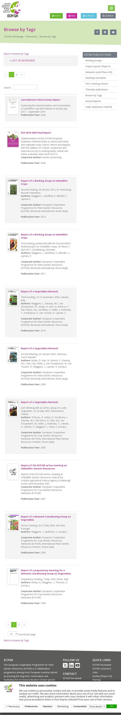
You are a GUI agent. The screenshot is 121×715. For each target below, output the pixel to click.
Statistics (47, 706)
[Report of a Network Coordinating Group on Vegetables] (13, 523)
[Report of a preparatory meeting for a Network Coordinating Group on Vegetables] (13, 577)
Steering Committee (95, 77)
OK (111, 706)
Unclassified (80, 706)
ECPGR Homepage (13, 36)
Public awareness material (98, 106)
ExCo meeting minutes (96, 83)
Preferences (31, 706)
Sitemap (96, 679)
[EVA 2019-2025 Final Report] (13, 139)
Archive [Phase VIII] (102, 676)
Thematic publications (96, 89)
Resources (31, 36)
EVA (72, 15)
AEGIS (57, 15)
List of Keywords (23, 60)
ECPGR (8, 660)
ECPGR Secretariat (72, 678)
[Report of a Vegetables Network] (13, 298)
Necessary (14, 706)
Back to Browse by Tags (16, 53)
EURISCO (90, 15)
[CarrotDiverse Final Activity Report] (13, 106)
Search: (7, 87)
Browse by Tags (48, 36)
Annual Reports (93, 101)
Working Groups (93, 60)
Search (109, 15)
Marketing (63, 706)
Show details (96, 706)
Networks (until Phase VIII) (98, 72)
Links (95, 672)
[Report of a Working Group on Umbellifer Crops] (13, 187)
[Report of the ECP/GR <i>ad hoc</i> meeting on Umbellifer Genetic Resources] (13, 472)
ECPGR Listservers (101, 668)
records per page (27, 634)
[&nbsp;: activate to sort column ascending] (41, 93)
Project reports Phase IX (97, 66)
